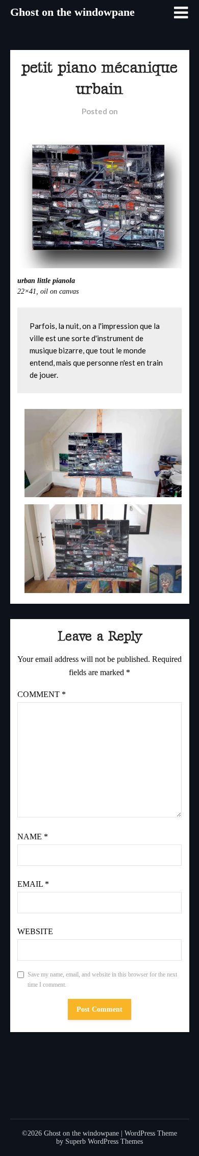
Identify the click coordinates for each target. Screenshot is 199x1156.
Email (33, 884)
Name (32, 836)
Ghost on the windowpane (72, 12)
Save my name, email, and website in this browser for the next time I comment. (102, 979)
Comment (41, 694)
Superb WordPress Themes (104, 1141)
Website (35, 931)
